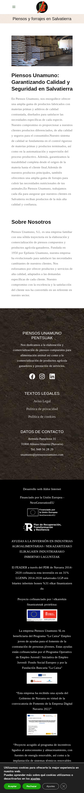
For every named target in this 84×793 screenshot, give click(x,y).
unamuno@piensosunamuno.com (42, 454)
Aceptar (12, 786)
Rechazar (32, 786)
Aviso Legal (42, 401)
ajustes (35, 779)
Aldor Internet (52, 489)
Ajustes (50, 786)
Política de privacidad (42, 409)
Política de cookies (42, 417)
